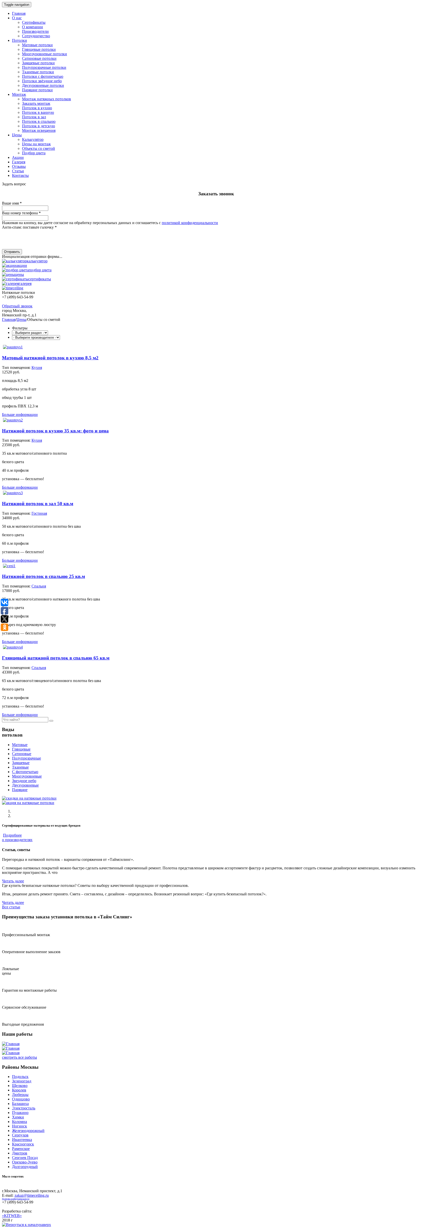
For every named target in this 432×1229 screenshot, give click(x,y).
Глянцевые (21, 749)
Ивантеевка (22, 1139)
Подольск (20, 1076)
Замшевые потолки (38, 63)
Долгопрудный (25, 1166)
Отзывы (19, 166)
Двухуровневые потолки (43, 85)
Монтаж (19, 94)
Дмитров (19, 1153)
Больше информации (20, 414)
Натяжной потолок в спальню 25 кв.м (43, 576)
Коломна (19, 1121)
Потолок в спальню (39, 121)
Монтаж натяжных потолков (46, 99)
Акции (18, 157)
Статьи (18, 171)
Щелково (20, 1085)
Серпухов (20, 1135)
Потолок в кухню (37, 108)
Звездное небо (24, 781)
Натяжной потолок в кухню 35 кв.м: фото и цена (55, 430)
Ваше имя (12, 203)
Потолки (19, 40)
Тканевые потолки (38, 72)
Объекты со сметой (38, 148)
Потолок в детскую (38, 126)
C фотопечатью (25, 772)
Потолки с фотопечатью (42, 76)
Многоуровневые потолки (44, 54)
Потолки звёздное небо (42, 81)
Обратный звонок (17, 306)
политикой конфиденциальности (190, 223)
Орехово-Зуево (25, 1162)
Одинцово (21, 1099)
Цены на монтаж (36, 144)
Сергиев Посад (25, 1157)
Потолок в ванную (38, 112)
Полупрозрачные (26, 758)
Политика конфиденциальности (15, 1199)
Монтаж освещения (39, 130)
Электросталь (23, 1108)
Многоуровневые (27, 776)
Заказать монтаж (36, 103)
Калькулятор (33, 139)
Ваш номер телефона (21, 213)
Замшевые (21, 763)
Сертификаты (34, 22)
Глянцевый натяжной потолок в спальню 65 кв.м (56, 658)
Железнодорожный (28, 1130)
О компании (32, 27)
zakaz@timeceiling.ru (31, 1195)
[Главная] (11, 1044)
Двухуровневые (25, 785)
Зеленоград (21, 1081)
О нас (17, 18)
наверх (45, 1224)
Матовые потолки (37, 45)
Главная (19, 13)
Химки (18, 1117)
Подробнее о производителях (17, 837)
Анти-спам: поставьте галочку (29, 227)
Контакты (20, 175)
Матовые (20, 745)
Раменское (21, 1148)
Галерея (18, 162)
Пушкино (20, 1112)
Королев (19, 1090)
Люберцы (20, 1094)
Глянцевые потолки (39, 49)
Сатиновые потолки (39, 58)
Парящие (20, 790)
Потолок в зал (34, 117)
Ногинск (19, 1126)
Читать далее (13, 881)
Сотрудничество (36, 36)
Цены (17, 135)
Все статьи (11, 907)
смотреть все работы (19, 1057)
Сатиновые (21, 754)
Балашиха (20, 1103)
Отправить (12, 252)
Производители (35, 31)
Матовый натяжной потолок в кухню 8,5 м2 (50, 357)
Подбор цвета (34, 153)
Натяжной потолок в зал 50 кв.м (37, 503)
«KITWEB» (12, 1215)
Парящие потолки (37, 90)
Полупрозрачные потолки (44, 67)
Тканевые (20, 767)
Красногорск (23, 1144)
